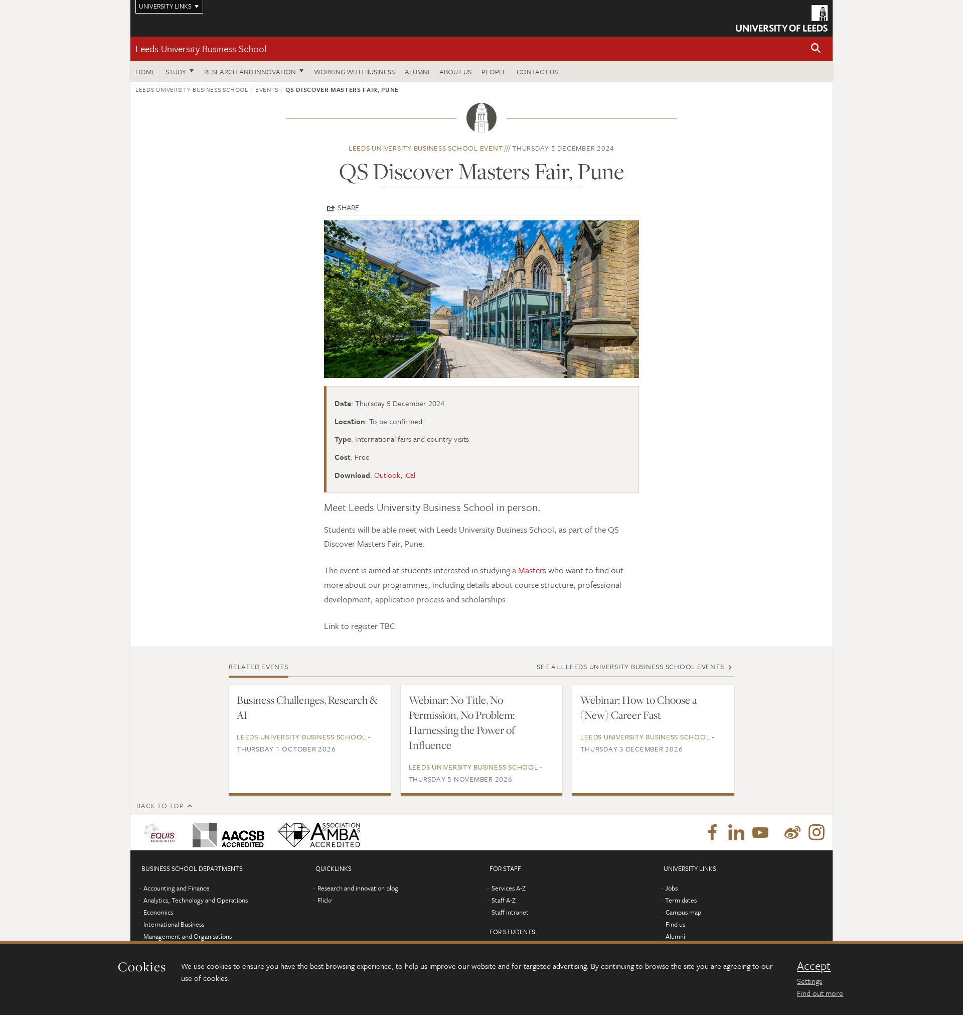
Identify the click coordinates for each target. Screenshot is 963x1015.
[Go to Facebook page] (712, 833)
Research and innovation (250, 71)
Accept (814, 966)
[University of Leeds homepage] (782, 18)
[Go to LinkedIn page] (736, 833)
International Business (173, 924)
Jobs (671, 888)
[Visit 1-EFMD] (161, 833)
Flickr (325, 900)
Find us (675, 924)
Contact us (537, 71)
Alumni (417, 71)
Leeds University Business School (200, 48)
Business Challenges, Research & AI (307, 707)
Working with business (354, 71)
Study (176, 71)
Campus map (683, 912)
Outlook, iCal (394, 474)
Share (348, 207)
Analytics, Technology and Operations (195, 900)
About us (455, 71)
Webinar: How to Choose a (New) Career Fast (638, 707)
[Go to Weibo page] (792, 833)
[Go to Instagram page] (817, 833)
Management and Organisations (187, 936)
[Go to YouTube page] (760, 833)
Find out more (820, 992)
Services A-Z (509, 888)
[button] (816, 49)
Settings (809, 980)
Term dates (681, 900)
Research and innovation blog (357, 888)
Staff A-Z (504, 900)
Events (266, 89)
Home (145, 71)
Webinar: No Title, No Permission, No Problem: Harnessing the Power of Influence (462, 722)
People (494, 71)
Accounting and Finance (176, 888)
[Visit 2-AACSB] (226, 833)
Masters (532, 570)
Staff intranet (510, 912)
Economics (158, 912)
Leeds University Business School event (426, 148)
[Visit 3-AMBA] (317, 833)
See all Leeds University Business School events (630, 666)
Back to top (160, 805)
